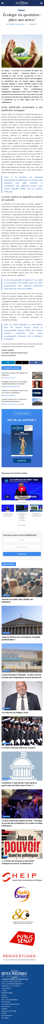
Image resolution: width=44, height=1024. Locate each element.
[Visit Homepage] (22, 3)
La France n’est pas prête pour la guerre (18, 748)
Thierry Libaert (9, 378)
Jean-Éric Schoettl (10, 404)
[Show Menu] (2, 3)
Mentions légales (7, 993)
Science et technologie (9, 1011)
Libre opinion (6, 1006)
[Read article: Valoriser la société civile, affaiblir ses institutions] (37, 375)
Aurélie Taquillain (16, 24)
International (6, 1002)
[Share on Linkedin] (8, 362)
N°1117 (5, 856)
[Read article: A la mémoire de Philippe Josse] (22, 695)
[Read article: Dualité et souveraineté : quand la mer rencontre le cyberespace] (37, 393)
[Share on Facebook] (35, 362)
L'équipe (4, 990)
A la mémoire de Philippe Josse (15, 712)
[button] (24, 502)
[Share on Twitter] (22, 362)
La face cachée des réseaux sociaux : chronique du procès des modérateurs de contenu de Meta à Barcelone (22, 823)
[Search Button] (41, 3)
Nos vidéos (5, 1018)
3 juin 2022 (32, 24)
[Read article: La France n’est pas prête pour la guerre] (22, 730)
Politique (21, 10)
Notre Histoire (6, 988)
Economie (5, 997)
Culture (4, 995)
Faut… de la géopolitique (10, 1000)
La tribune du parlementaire (11, 1004)
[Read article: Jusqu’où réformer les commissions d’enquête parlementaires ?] (37, 401)
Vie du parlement (7, 1015)
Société (4, 1013)
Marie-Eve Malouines (11, 386)
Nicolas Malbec (9, 395)
